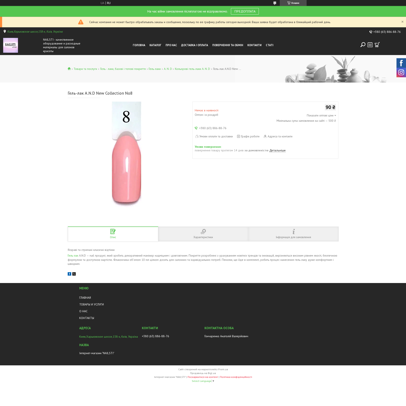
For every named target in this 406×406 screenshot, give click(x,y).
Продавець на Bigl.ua (203, 373)
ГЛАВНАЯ (85, 298)
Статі (269, 45)
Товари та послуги (85, 68)
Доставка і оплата (194, 45)
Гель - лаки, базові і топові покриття (123, 68)
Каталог (155, 45)
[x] (74, 274)
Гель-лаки (155, 68)
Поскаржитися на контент (203, 376)
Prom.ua (223, 369)
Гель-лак (73, 255)
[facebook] (69, 274)
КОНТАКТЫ (86, 318)
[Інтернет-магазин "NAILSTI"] (22, 45)
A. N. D (168, 68)
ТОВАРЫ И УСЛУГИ (91, 304)
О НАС (83, 311)
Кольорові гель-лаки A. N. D (192, 68)
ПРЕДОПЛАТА (244, 11)
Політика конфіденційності (236, 376)
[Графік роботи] (370, 44)
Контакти (254, 45)
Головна (139, 45)
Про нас (171, 45)
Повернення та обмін (227, 45)
